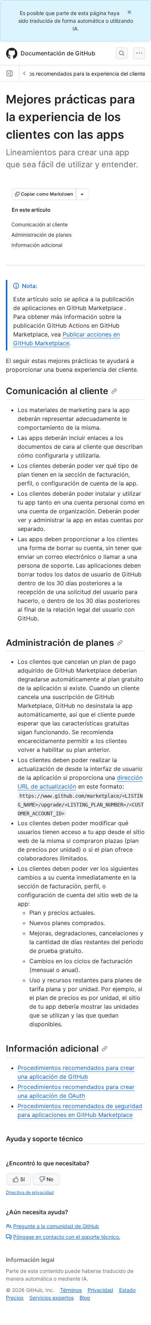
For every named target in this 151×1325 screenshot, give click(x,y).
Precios (14, 1298)
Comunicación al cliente (57, 391)
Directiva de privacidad (30, 1192)
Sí (22, 1179)
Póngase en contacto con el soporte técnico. (66, 1237)
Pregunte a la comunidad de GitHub (56, 1226)
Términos (71, 1290)
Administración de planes (60, 642)
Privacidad (100, 1290)
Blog (85, 1298)
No (50, 1179)
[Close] (130, 12)
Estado (127, 1290)
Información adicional (52, 1048)
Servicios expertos (51, 1298)
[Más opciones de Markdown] (82, 194)
